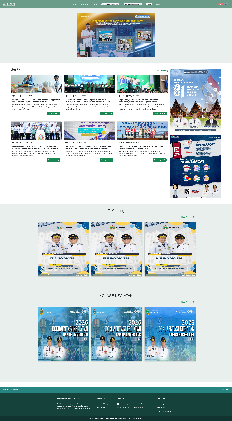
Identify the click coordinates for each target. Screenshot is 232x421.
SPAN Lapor (161, 407)
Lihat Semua (161, 71)
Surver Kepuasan (162, 404)
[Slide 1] (112, 56)
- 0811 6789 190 (139, 407)
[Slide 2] (116, 56)
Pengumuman (84, 4)
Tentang (94, 4)
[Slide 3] (119, 56)
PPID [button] (158, 4)
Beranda (74, 4)
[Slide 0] (109, 56)
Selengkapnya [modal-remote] (53, 113)
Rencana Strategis (103, 404)
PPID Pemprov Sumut (164, 411)
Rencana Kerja (102, 407)
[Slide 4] (122, 56)
